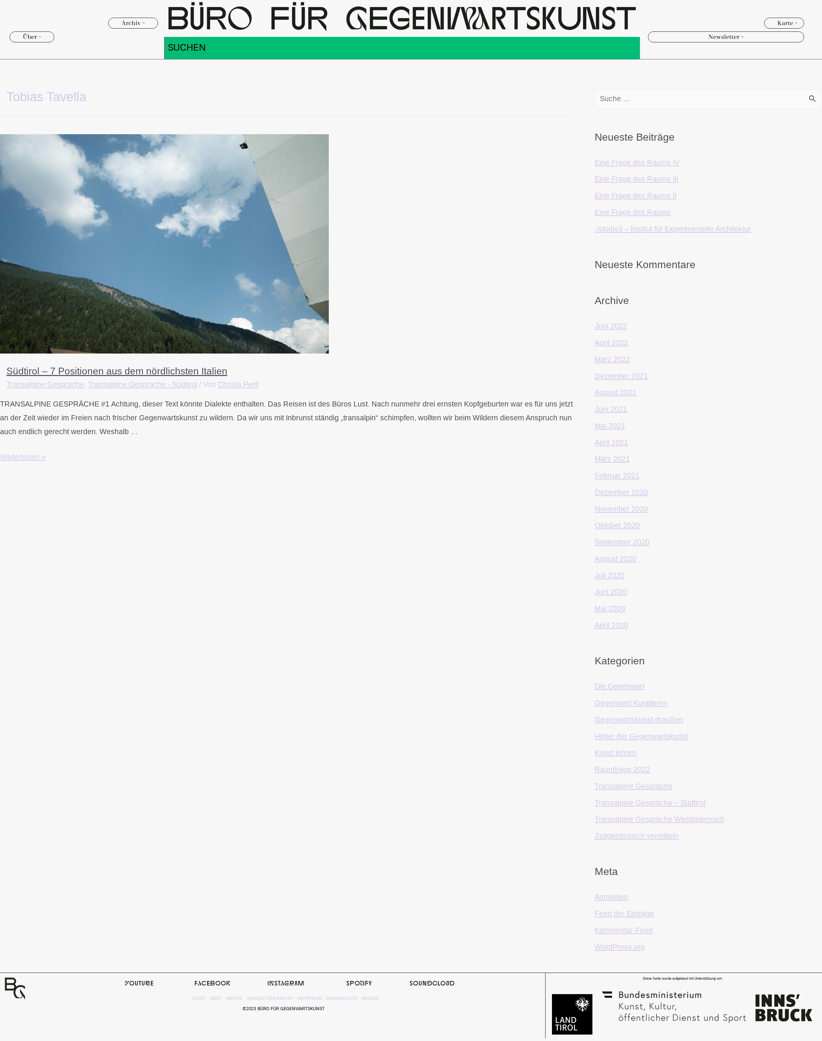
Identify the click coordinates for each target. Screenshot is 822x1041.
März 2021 (612, 459)
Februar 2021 (617, 475)
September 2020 (622, 542)
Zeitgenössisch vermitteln (637, 836)
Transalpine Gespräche (45, 384)
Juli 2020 (610, 575)
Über (216, 998)
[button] (133, 23)
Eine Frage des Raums (633, 212)
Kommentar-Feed (623, 930)
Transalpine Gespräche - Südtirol (142, 384)
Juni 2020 (611, 592)
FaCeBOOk (213, 982)
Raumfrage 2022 (622, 769)
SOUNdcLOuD (432, 982)
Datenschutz (341, 998)
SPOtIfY (359, 982)
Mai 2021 (610, 426)
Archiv (234, 998)
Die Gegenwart (619, 686)
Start (199, 998)
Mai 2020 (610, 608)
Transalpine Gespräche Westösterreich (659, 819)
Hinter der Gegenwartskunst (641, 736)
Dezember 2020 (621, 492)
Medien (370, 998)
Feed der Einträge (624, 913)
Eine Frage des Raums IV (637, 162)
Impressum (308, 998)
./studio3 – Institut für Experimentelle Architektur (673, 229)
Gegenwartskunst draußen (639, 719)
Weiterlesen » (23, 457)
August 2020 (615, 559)
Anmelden (611, 897)
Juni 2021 (611, 409)
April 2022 (611, 342)
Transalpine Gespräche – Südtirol (650, 803)
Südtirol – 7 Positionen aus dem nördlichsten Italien (116, 371)
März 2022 (612, 359)
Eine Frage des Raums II (636, 195)
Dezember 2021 (621, 376)
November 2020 (621, 509)
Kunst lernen (615, 752)
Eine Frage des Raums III (636, 179)
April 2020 (611, 625)
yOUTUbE (139, 982)
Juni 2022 (611, 326)
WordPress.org (620, 947)
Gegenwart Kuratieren (631, 703)
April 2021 (611, 442)
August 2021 (615, 392)
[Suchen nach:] (708, 98)
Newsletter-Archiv (267, 998)
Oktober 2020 (617, 525)
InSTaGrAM (285, 982)
